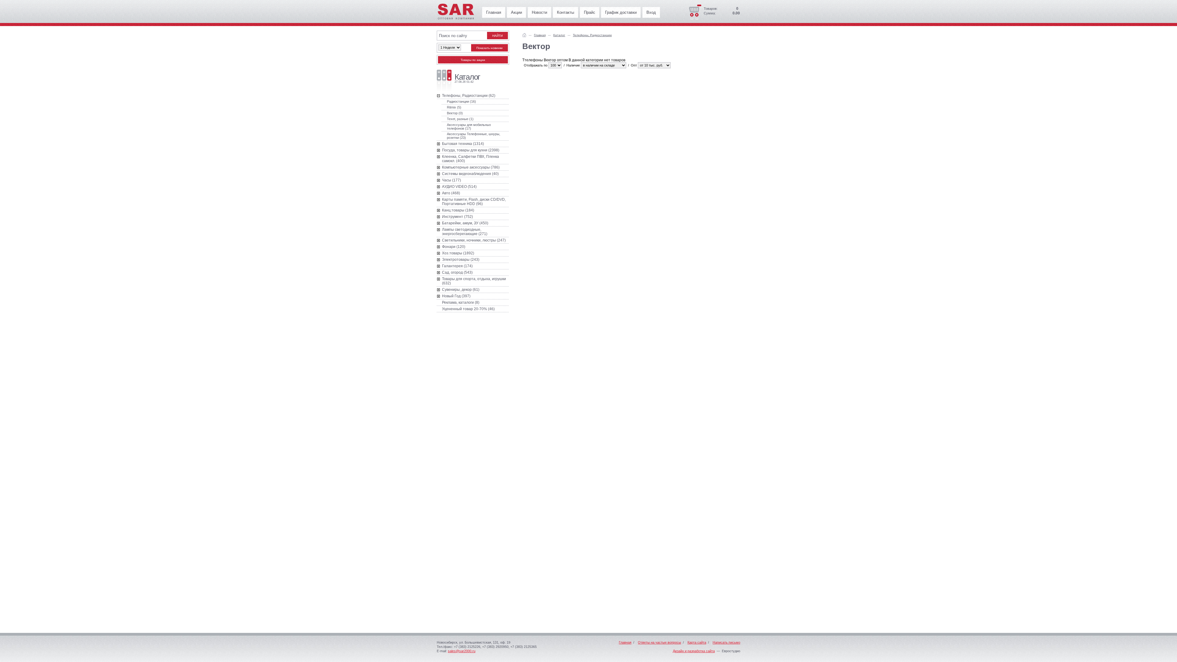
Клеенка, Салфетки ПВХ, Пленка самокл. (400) (470, 158)
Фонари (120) (453, 247)
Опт (634, 65)
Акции (516, 12)
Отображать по (535, 65)
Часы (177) (451, 180)
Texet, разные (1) (460, 119)
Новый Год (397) (456, 296)
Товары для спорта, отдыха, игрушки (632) (474, 281)
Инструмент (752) (457, 217)
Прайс (589, 12)
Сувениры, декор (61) (460, 289)
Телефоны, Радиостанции (592, 35)
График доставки (621, 12)
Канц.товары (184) (458, 210)
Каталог (559, 35)
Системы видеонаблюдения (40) (470, 174)
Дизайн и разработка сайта (694, 651)
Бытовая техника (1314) (463, 144)
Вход (651, 12)
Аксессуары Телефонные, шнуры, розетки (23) (473, 135)
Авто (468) (451, 193)
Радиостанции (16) (461, 101)
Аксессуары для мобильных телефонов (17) (469, 126)
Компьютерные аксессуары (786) (471, 167)
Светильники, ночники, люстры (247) (474, 240)
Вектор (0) (455, 113)
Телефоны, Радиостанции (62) (468, 95)
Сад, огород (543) (457, 272)
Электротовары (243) (460, 259)
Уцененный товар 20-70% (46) (468, 309)
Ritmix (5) (454, 107)
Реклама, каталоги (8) (460, 302)
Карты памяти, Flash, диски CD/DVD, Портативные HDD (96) (474, 201)
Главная (493, 12)
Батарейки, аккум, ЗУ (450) (465, 223)
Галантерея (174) (457, 266)
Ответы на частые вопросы (659, 642)
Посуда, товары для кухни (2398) (470, 150)
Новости (539, 12)
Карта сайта (697, 642)
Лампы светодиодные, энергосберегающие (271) (464, 231)
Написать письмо (726, 642)
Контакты (565, 12)
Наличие (573, 65)
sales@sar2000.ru (461, 651)
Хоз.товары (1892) (458, 253)
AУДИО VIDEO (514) (459, 187)
